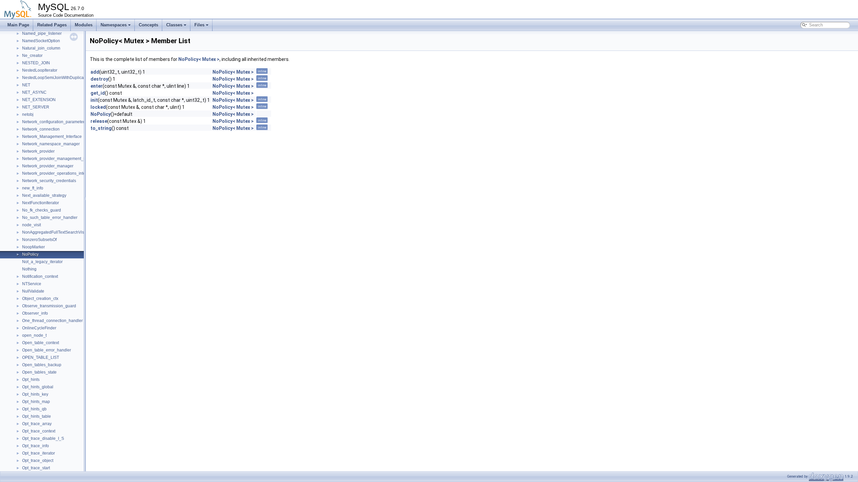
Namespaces (114, 24)
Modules (84, 24)
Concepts (148, 24)
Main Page (18, 24)
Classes (174, 24)
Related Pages (52, 24)
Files (199, 24)
